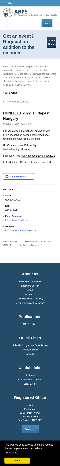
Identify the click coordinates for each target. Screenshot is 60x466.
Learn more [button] (11, 452)
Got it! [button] (17, 460)
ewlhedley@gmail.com (16, 149)
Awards (30, 354)
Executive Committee (30, 281)
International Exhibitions (16, 220)
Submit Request (52, 42)
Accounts (30, 294)
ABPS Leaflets (30, 324)
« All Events (10, 92)
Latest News (30, 375)
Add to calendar (19, 176)
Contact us (30, 429)
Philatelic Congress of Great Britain (30, 345)
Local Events (30, 383)
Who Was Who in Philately (30, 298)
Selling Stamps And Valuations (30, 303)
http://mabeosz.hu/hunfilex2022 (38, 155)
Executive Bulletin (30, 285)
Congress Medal (30, 349)
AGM (30, 290)
